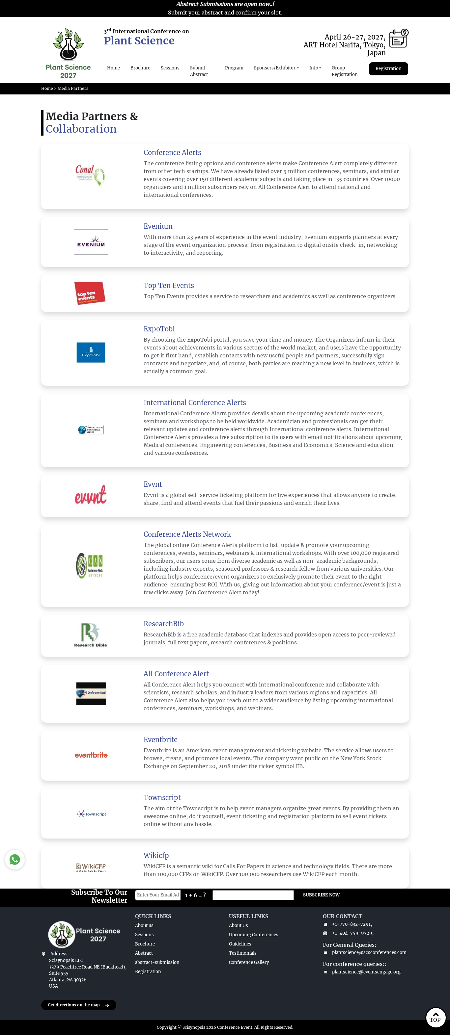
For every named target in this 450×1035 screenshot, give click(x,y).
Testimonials (243, 953)
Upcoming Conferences (253, 935)
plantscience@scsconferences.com (369, 952)
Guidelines (240, 944)
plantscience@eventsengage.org (366, 972)
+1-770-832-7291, (352, 924)
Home (113, 68)
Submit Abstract (199, 71)
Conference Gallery (249, 962)
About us (144, 925)
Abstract (144, 953)
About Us (238, 925)
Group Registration (345, 71)
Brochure (140, 68)
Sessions (170, 68)
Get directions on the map (74, 1004)
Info (313, 68)
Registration (389, 68)
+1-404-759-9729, (353, 933)
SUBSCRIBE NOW (321, 895)
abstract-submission (157, 962)
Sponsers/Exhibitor (274, 68)
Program (234, 68)
